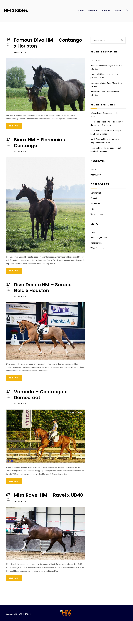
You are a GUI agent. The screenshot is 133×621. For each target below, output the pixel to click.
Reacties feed (96, 243)
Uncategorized (97, 214)
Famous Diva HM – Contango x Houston (48, 43)
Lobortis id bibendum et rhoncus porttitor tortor (104, 76)
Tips (92, 209)
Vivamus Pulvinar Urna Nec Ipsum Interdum (105, 93)
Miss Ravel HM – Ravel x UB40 (48, 495)
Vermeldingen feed (99, 237)
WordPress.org (97, 248)
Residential (95, 203)
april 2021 (95, 169)
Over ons (105, 10)
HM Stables (16, 10)
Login (93, 232)
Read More (13, 126)
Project (94, 198)
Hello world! (96, 60)
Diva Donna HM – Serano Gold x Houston (43, 287)
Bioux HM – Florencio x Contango (40, 142)
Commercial (96, 193)
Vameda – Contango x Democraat (40, 394)
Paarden (92, 10)
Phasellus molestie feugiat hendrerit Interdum (106, 67)
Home (81, 10)
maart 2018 (96, 175)
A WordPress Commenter (101, 113)
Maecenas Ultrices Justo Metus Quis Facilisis (106, 84)
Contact (118, 10)
